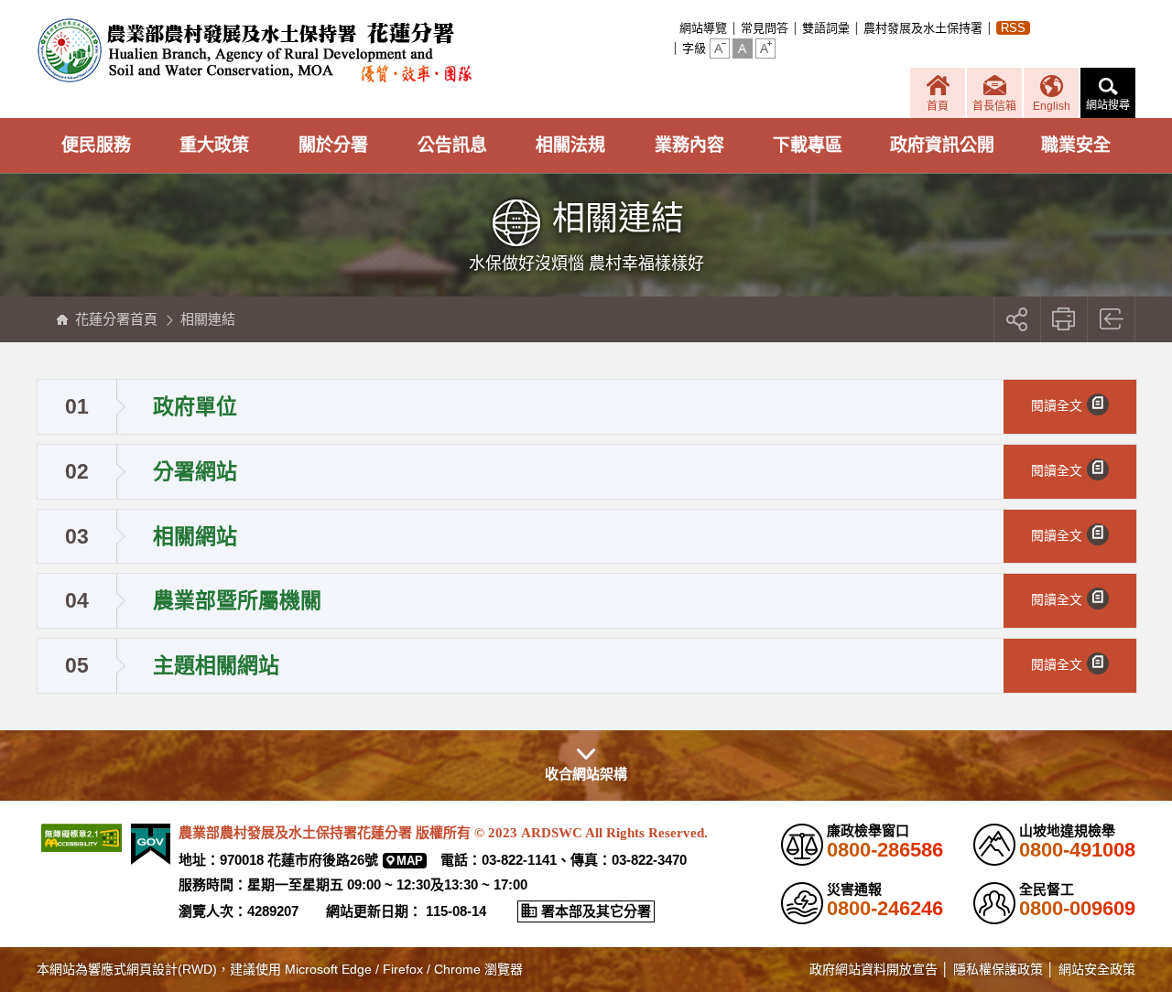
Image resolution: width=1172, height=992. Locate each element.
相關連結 (207, 319)
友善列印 (1064, 319)
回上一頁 (1112, 319)
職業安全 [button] (1076, 145)
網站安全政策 (1096, 969)
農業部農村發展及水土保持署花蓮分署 (254, 50)
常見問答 (764, 28)
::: (673, 28)
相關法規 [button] (570, 145)
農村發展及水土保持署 (922, 28)
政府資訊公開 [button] (942, 145)
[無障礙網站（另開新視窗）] (81, 838)
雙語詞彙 (826, 28)
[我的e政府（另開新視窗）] (150, 844)
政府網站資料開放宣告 (873, 969)
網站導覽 (703, 28)
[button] (720, 48)
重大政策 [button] (214, 145)
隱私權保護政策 (998, 969)
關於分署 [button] (333, 145)
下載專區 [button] (807, 145)
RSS (1013, 28)
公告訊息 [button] (452, 145)
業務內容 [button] (689, 145)
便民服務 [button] (96, 145)
